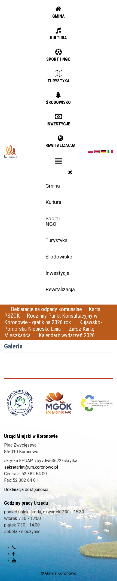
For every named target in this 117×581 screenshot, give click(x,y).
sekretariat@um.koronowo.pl (31, 467)
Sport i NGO (52, 221)
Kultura (53, 202)
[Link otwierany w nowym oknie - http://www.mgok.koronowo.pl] (58, 403)
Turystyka (56, 240)
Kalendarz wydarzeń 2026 (67, 335)
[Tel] (14, 547)
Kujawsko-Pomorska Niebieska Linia (53, 325)
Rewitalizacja (60, 289)
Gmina (52, 186)
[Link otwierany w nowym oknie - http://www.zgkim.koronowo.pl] (97, 403)
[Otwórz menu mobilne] (58, 160)
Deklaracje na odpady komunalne (46, 309)
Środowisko (58, 257)
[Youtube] (14, 560)
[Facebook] (13, 553)
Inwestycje (57, 273)
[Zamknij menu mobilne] (70, 172)
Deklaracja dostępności (26, 489)
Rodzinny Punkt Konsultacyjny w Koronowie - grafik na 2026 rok (50, 319)
